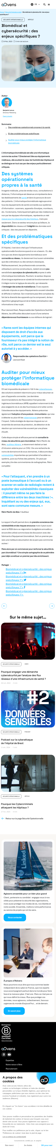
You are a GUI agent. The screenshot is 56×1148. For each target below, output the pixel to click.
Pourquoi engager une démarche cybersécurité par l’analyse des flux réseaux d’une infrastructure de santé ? (23, 675)
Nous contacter (15, 917)
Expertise (10, 1060)
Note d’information (7, 1041)
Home (2, 12)
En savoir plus (14, 1011)
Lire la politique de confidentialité (14, 1137)
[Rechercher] (44, 4)
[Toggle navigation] (49, 4)
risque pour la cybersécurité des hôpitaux (20, 219)
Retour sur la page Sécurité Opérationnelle (24, 818)
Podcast (27, 732)
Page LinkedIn (7, 116)
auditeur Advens (14, 444)
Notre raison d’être (14, 1064)
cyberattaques (45, 389)
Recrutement (11, 1068)
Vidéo (26, 664)
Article (31, 19)
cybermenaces (30, 417)
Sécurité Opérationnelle (13, 12)
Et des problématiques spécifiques (23, 133)
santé (24, 197)
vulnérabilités (8, 455)
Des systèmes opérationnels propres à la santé (29, 127)
